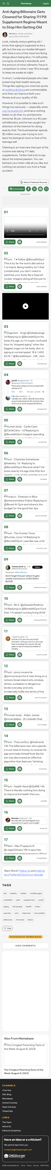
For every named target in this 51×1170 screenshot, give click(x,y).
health (28, 906)
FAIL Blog (6, 1094)
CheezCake (7, 1111)
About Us (6, 1126)
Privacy (29, 1165)
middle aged (36, 893)
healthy (13, 893)
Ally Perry (13, 34)
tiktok (30, 919)
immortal (20, 919)
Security (36, 1165)
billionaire (8, 919)
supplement (29, 900)
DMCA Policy (44, 1165)
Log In (46, 3)
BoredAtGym (42, 242)
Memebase (26, 3)
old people (17, 906)
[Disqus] (25, 992)
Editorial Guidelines (11, 1130)
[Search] (8, 3)
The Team (6, 1122)
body (37, 906)
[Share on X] (34, 188)
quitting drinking (15, 89)
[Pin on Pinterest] (19, 242)
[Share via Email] (46, 188)
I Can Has (6, 1090)
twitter (23, 893)
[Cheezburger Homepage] (25, 1156)
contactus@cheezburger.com (18, 1149)
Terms (23, 1165)
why (17, 913)
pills (18, 900)
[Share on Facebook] (28, 188)
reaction (7, 913)
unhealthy (8, 900)
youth (40, 900)
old (5, 893)
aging (6, 906)
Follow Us (24, 870)
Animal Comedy (9, 1102)
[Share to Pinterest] (40, 188)
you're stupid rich (12, 110)
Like (9, 928)
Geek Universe (9, 1107)
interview (26, 913)
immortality (39, 913)
